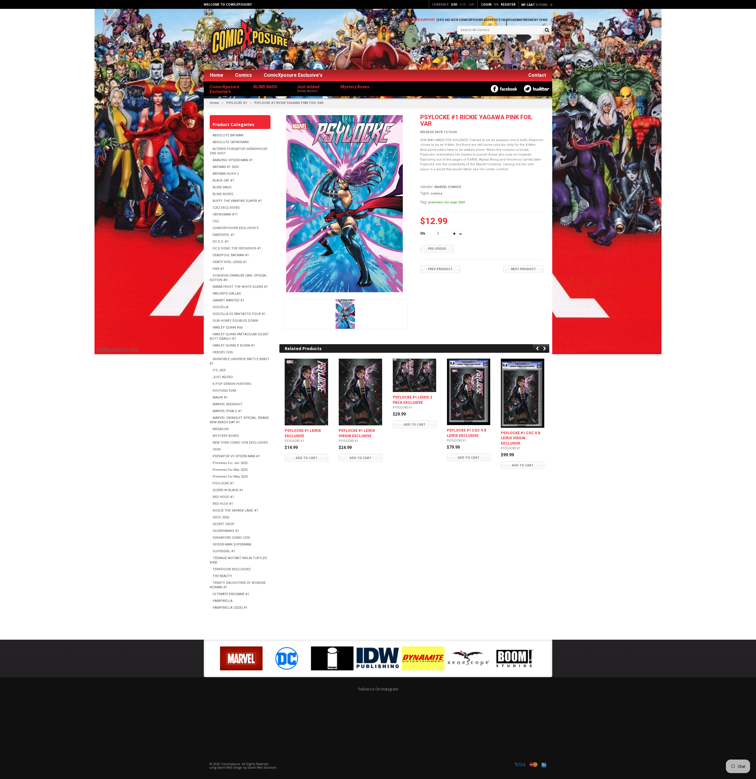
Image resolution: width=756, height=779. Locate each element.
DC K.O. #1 (221, 242)
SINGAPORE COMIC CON (231, 538)
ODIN (217, 449)
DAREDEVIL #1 (223, 235)
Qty (422, 233)
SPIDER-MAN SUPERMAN (232, 544)
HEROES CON (223, 352)
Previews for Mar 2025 (230, 470)
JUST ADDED (223, 377)
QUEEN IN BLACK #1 (228, 490)
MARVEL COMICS (447, 187)
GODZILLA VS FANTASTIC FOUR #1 (239, 314)
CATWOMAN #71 (225, 214)
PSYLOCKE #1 (236, 103)
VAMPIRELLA (222, 601)
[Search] (547, 30)
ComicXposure (230, 764)
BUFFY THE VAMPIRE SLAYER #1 (237, 201)
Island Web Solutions (261, 767)
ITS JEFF (219, 370)
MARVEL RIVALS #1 (227, 411)
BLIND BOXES (223, 194)
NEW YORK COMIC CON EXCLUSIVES (240, 443)
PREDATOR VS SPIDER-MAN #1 (236, 456)
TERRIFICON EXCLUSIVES (232, 569)
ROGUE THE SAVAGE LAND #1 (235, 510)
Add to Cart (306, 458)
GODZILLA (220, 307)
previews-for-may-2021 (446, 202)
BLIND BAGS (222, 187)
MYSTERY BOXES (226, 436)
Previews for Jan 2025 (230, 463)
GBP (471, 4)
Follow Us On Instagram (378, 689)
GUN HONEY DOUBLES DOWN (235, 321)
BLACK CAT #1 (223, 180)
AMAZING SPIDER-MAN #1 (233, 160)
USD (454, 4)
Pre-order (437, 248)
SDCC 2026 (221, 517)
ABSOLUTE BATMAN (228, 135)
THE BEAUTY (222, 576)
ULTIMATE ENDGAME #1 (231, 594)
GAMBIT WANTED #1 (228, 300)
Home (216, 75)
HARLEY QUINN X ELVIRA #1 (234, 345)
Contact (537, 75)
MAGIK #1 (220, 397)
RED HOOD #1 (223, 497)
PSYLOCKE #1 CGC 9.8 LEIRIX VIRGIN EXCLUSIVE (520, 438)
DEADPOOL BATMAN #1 (231, 255)
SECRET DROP (223, 524)
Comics (243, 75)
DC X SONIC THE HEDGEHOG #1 (237, 248)
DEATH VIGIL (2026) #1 (230, 262)
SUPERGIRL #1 (224, 551)
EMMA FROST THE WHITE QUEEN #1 (240, 287)
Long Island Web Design (226, 767)
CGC (216, 221)
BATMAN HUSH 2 (226, 174)
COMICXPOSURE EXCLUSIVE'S (236, 228)
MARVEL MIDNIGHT (227, 404)
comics (436, 193)
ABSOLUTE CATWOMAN (231, 142)
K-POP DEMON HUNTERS (232, 384)
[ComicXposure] (248, 40)
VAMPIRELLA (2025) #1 (230, 608)
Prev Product (440, 269)
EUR (463, 4)
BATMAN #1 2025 (226, 167)
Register (508, 4)
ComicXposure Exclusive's (293, 75)
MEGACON (221, 429)
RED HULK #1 (223, 504)
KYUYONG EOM (224, 391)
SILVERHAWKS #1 (226, 531)
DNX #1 (218, 269)
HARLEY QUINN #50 (227, 327)
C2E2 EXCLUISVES (226, 208)
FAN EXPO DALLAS (227, 293)
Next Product (523, 269)
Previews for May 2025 (230, 476)
